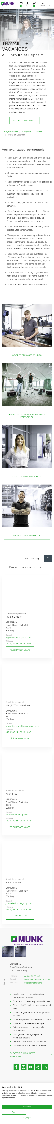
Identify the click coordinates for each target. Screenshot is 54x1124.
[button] (21, 4)
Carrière (38, 132)
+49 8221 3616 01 (33, 976)
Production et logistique (26, 536)
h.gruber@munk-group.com (18, 638)
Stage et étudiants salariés (26, 355)
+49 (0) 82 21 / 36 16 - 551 (18, 821)
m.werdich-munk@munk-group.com (22, 726)
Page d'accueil (11, 132)
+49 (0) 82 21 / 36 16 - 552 (18, 910)
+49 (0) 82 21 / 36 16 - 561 (18, 644)
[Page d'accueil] (7, 4)
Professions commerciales (27, 476)
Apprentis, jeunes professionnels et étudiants (27, 416)
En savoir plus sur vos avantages (22, 1055)
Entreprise (26, 132)
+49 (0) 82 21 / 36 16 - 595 (18, 732)
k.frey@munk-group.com (17, 815)
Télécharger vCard (20, 650)
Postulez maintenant (24, 120)
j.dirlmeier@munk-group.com (19, 904)
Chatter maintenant (33, 983)
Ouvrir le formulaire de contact (38, 980)
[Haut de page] (48, 558)
